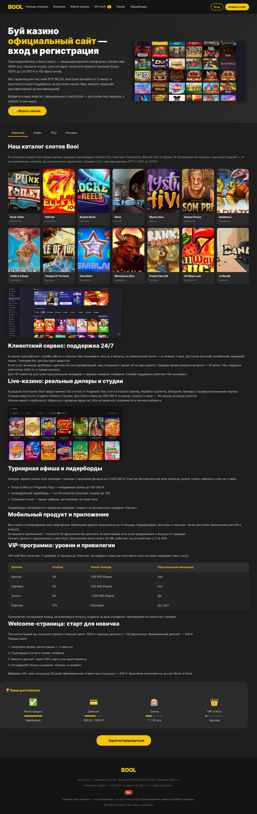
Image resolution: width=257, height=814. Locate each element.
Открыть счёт (237, 6)
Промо (120, 6)
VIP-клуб (102, 6)
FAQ (53, 132)
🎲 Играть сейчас (27, 111)
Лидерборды (138, 6)
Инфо (38, 132)
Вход (217, 6)
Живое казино (79, 6)
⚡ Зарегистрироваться (123, 740)
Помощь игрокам (37, 6)
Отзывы (71, 132)
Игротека (59, 6)
